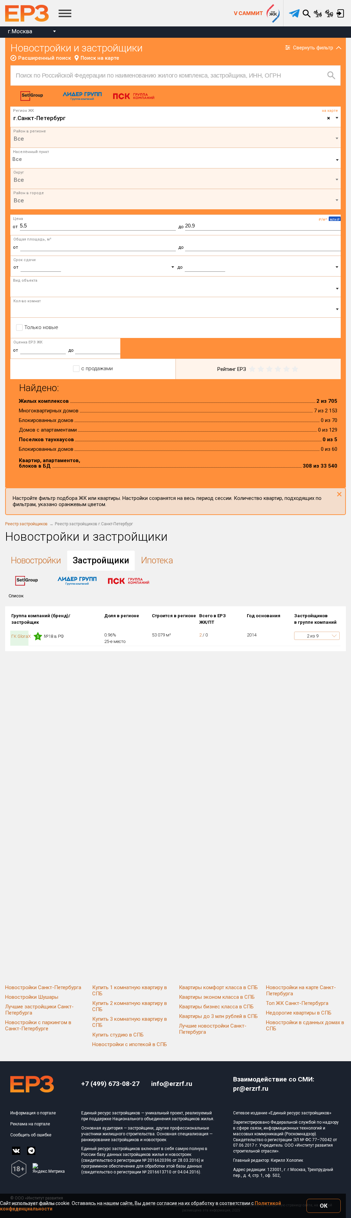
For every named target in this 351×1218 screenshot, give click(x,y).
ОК (323, 1206)
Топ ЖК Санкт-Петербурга (297, 1003)
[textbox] (175, 138)
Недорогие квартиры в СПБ (298, 1013)
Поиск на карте (100, 58)
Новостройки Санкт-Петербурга (43, 987)
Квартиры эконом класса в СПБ (217, 997)
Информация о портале (33, 1113)
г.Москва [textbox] (20, 31)
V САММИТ (248, 13)
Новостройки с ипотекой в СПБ (129, 1044)
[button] (317, 636)
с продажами (97, 368)
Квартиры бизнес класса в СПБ (216, 1007)
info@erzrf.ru (171, 1084)
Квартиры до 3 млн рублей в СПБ (218, 1016)
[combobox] (31, 32)
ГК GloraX (21, 636)
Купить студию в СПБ (118, 1035)
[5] (295, 369)
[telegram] (294, 13)
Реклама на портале (30, 1124)
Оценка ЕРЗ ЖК (28, 342)
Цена (18, 218)
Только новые (41, 327)
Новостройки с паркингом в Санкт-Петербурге (38, 1025)
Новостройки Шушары (31, 997)
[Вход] (340, 13)
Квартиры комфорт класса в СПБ (218, 987)
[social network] (16, 1151)
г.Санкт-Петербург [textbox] (171, 118)
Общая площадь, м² (32, 239)
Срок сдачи (24, 260)
